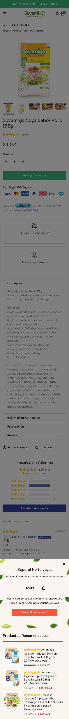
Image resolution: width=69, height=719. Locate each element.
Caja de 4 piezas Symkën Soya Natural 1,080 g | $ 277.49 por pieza (40, 657)
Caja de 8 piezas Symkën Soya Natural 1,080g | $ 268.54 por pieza (40, 679)
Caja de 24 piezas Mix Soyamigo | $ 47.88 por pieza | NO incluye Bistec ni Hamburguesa (43, 704)
